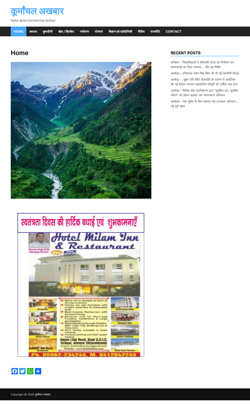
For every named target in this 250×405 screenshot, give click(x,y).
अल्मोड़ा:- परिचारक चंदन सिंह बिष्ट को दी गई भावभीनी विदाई (205, 73)
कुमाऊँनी (48, 31)
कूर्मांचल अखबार (37, 11)
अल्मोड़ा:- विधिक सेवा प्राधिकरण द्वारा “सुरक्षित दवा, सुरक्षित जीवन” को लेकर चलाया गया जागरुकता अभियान (204, 93)
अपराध (33, 31)
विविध (141, 31)
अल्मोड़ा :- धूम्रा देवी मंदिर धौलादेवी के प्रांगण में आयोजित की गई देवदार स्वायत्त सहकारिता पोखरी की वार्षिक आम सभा (204, 82)
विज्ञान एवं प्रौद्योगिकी (120, 31)
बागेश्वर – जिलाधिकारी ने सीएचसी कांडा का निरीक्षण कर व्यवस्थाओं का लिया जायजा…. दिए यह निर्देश (202, 64)
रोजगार (99, 31)
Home (18, 31)
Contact (173, 31)
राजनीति (155, 31)
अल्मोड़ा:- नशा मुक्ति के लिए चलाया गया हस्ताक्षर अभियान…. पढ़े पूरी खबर (205, 103)
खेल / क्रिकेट (66, 31)
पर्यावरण (84, 31)
